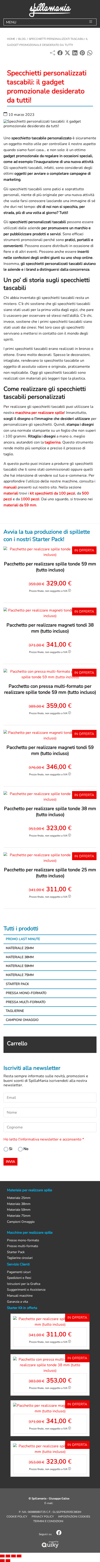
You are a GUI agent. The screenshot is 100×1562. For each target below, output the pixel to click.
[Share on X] (67, 54)
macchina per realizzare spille (39, 412)
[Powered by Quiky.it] (50, 1544)
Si (10, 1149)
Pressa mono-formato (26, 993)
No (25, 1149)
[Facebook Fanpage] (58, 1534)
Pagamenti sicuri (19, 1272)
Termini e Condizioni (48, 1521)
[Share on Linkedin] (75, 54)
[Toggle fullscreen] (13, 1556)
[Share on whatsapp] (90, 54)
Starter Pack (17, 984)
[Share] (8, 1556)
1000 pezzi (30, 499)
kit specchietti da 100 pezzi (52, 493)
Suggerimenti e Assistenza (26, 1290)
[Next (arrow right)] (8, 1560)
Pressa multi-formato (26, 1002)
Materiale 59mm (20, 966)
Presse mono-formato (23, 1240)
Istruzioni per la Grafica (23, 1284)
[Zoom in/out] (19, 1556)
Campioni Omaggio (22, 1020)
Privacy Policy (43, 1516)
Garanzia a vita (17, 1302)
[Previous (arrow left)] (2, 1560)
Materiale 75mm (20, 975)
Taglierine (15, 1011)
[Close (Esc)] (2, 1556)
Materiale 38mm (20, 957)
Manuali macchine (20, 1296)
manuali (10, 487)
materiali (10, 493)
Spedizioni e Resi (19, 1278)
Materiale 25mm (20, 948)
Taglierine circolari (20, 1258)
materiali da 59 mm (19, 505)
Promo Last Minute (23, 939)
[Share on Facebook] (60, 54)
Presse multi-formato (22, 1246)
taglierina (52, 442)
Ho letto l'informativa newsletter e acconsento (43, 1139)
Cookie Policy (17, 1516)
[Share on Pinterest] (82, 54)
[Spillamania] (50, 9)
